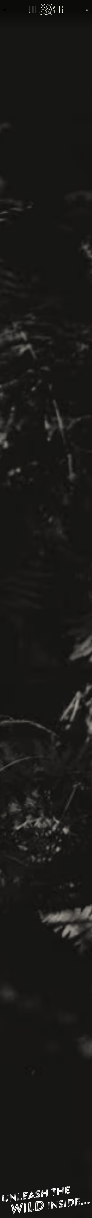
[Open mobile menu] (4, 9)
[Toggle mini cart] (87, 9)
